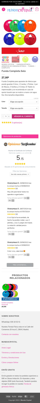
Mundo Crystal (8, 64)
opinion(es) (17, 123)
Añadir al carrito (23, 116)
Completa (6, 68)
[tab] (20, 136)
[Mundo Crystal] (20, 9)
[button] (3, 9)
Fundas (31, 66)
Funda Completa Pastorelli (7, 303)
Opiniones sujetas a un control (19, 153)
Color (3, 101)
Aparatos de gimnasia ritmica (14, 66)
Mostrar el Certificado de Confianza (20, 151)
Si (26, 198)
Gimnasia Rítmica (23, 64)
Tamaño (4, 108)
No (11, 200)
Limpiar (36, 98)
